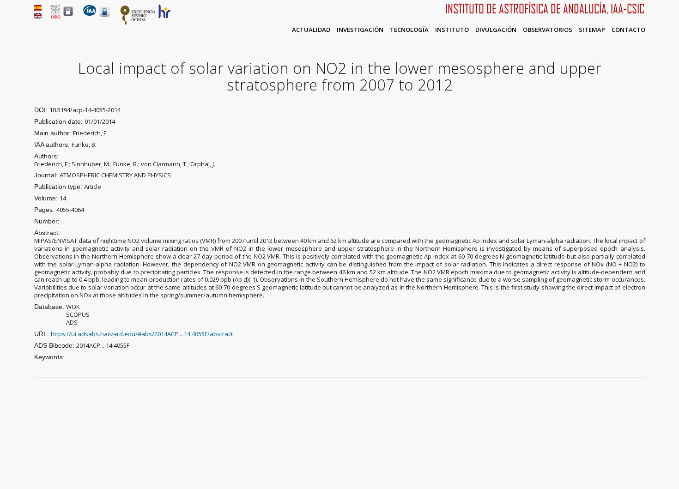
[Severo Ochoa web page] (138, 23)
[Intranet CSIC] (68, 16)
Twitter (619, 389)
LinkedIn (640, 389)
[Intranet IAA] (104, 16)
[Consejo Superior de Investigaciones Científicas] (55, 16)
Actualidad (311, 29)
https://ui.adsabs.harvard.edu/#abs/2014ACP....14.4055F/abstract (142, 334)
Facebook (608, 389)
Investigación (360, 29)
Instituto (452, 29)
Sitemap (592, 29)
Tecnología (409, 29)
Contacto (628, 29)
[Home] (90, 14)
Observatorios (547, 29)
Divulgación (495, 29)
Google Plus (630, 389)
